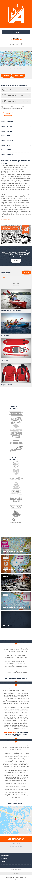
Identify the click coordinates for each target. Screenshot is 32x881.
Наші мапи (16, 260)
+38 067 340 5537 (16, 37)
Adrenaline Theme (10, 877)
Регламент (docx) (6, 219)
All (4, 278)
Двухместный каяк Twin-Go (11, 310)
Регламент (8, 113)
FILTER (27, 272)
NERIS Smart (5, 335)
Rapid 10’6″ (5, 360)
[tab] (16, 122)
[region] (16, 234)
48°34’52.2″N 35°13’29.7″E (16, 39)
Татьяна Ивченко (10, 733)
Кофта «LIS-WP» (7, 385)
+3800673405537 (16, 843)
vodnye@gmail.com (16, 38)
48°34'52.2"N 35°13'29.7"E (16, 846)
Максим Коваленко (11, 802)
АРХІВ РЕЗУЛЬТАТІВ (8, 75)
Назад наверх (15, 866)
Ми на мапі (16, 873)
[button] (16, 122)
